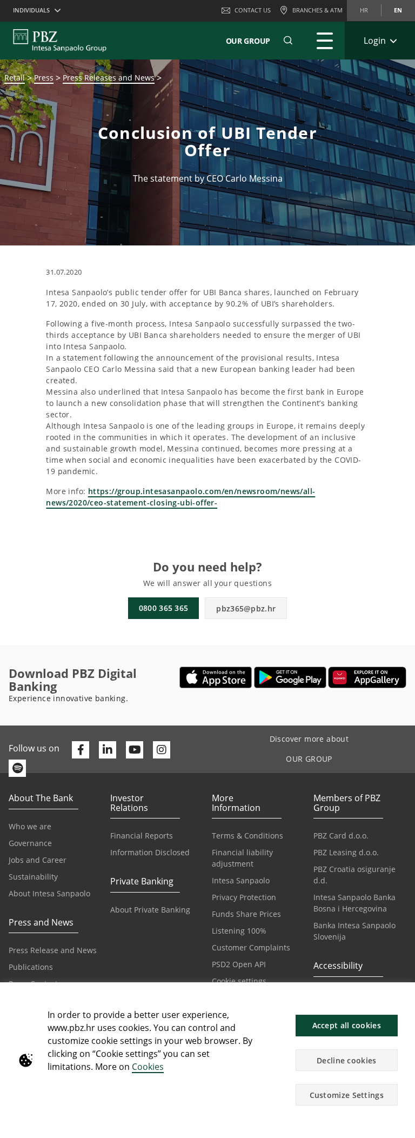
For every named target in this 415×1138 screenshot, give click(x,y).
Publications (31, 967)
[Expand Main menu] (325, 40)
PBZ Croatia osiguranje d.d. (354, 875)
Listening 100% (239, 931)
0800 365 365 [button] (164, 608)
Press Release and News (53, 950)
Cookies (148, 1067)
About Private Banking (150, 909)
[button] (402, 996)
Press (43, 77)
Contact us (253, 10)
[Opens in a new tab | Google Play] (290, 677)
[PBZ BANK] (59, 40)
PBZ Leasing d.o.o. (346, 852)
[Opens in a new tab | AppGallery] (367, 677)
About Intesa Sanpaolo (49, 893)
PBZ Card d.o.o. (341, 835)
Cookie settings (239, 981)
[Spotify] (17, 768)
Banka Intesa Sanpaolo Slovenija (354, 931)
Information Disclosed (150, 852)
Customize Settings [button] (347, 1095)
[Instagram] (161, 749)
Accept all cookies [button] (346, 1025)
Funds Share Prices (246, 914)
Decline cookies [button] (347, 1060)
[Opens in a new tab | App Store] (215, 677)
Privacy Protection (244, 897)
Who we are (30, 826)
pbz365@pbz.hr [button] (246, 608)
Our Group (248, 41)
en (398, 10)
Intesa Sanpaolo (241, 880)
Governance (30, 843)
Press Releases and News (109, 77)
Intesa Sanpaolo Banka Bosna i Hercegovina (354, 903)
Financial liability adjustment (242, 858)
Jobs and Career (37, 860)
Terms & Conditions (247, 835)
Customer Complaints (251, 947)
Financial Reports (141, 835)
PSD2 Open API (239, 964)
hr (364, 10)
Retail (14, 77)
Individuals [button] (31, 10)
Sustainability (33, 876)
